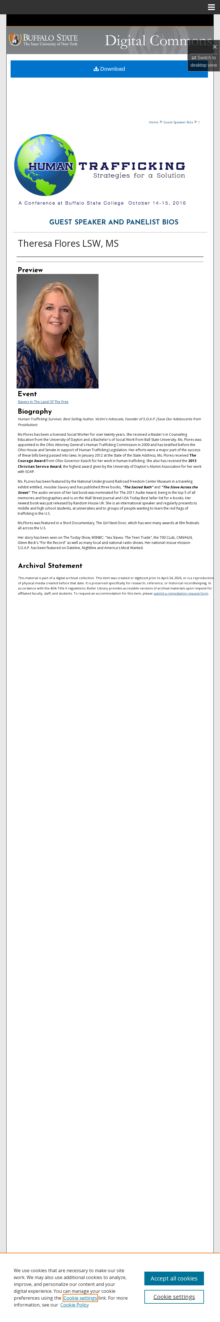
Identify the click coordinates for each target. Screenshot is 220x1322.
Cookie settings (80, 1298)
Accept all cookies (174, 1278)
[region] (110, 1287)
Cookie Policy (74, 1305)
